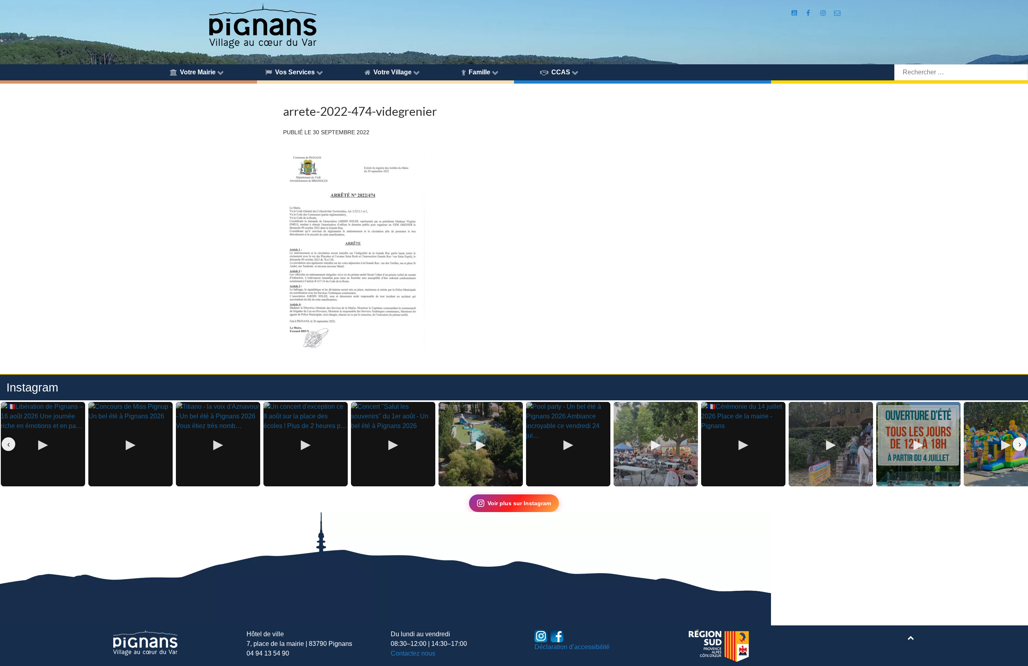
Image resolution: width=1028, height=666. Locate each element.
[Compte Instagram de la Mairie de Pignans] (823, 13)
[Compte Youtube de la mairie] (795, 13)
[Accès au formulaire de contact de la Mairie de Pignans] (837, 13)
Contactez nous (413, 653)
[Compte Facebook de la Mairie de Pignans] (809, 13)
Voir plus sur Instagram (519, 503)
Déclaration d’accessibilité (572, 646)
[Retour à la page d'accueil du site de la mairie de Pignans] (262, 25)
